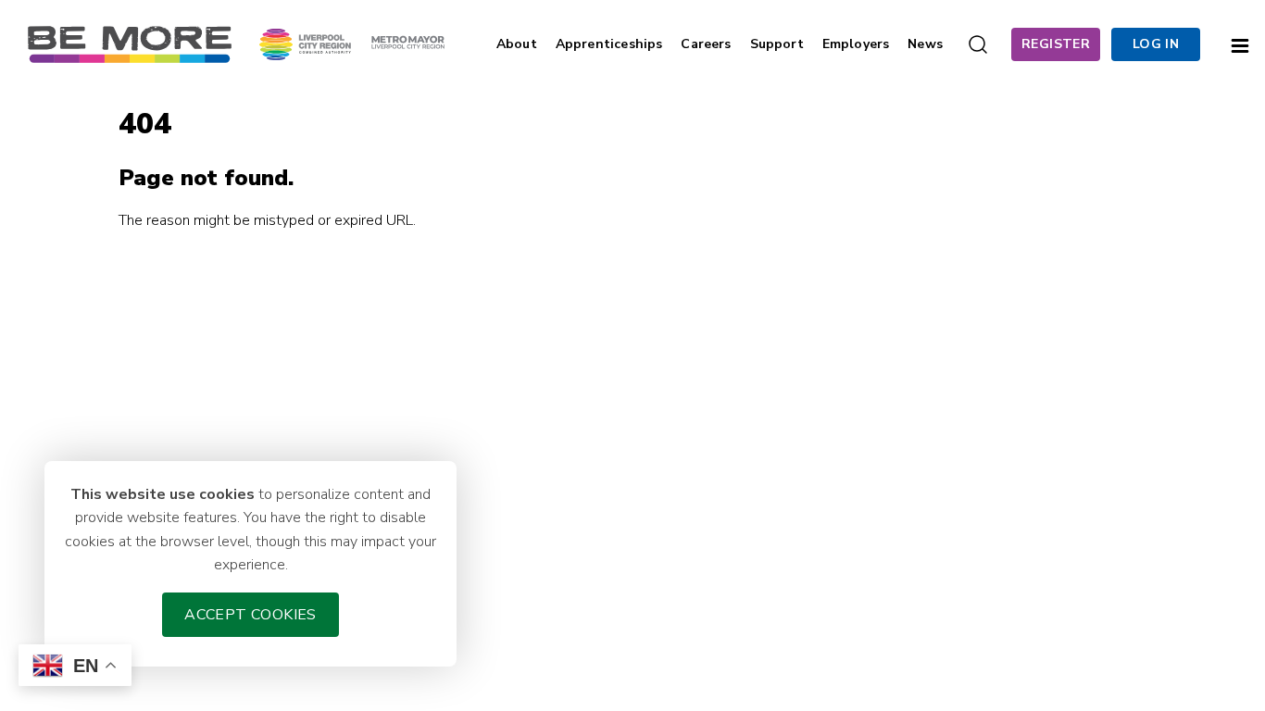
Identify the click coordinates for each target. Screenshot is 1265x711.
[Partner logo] (352, 43)
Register (1055, 44)
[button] (1240, 43)
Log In (1155, 44)
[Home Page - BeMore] (130, 43)
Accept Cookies (250, 615)
